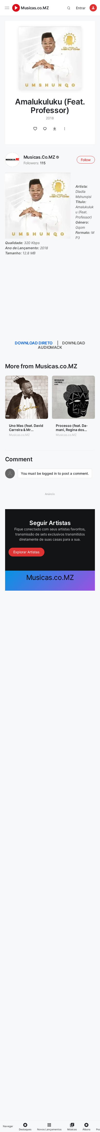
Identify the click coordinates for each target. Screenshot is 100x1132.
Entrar (80, 8)
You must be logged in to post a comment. (55, 473)
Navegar (8, 1126)
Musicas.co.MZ (35, 7)
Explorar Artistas (26, 552)
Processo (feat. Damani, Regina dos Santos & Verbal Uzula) (72, 431)
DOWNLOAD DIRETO (33, 342)
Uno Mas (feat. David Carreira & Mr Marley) (26, 429)
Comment (19, 459)
